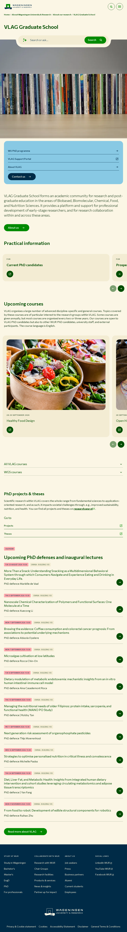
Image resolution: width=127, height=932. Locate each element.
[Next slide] (121, 288)
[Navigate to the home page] (18, 6)
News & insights (42, 886)
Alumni (68, 880)
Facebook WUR (103, 874)
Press (68, 868)
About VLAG (14, 167)
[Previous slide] (113, 288)
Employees (70, 892)
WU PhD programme (19, 150)
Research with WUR (44, 862)
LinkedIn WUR (102, 862)
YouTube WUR (102, 868)
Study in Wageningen (15, 862)
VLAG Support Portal (19, 158)
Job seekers (71, 862)
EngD (6, 880)
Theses (8, 533)
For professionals (13, 892)
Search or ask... (39, 40)
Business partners (74, 874)
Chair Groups (41, 868)
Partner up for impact (45, 892)
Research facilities (43, 874)
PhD (6, 886)
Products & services (44, 880)
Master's (8, 874)
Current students (74, 886)
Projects (8, 525)
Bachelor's (9, 868)
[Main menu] (119, 6)
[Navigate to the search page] (111, 6)
